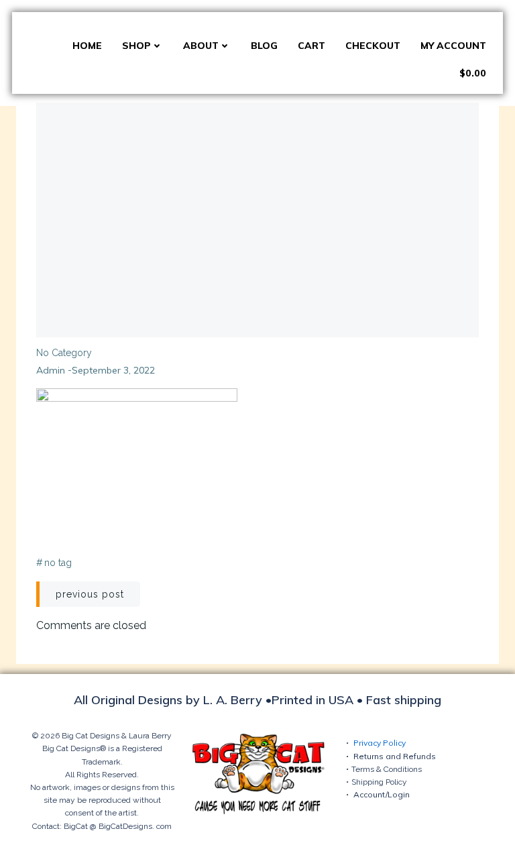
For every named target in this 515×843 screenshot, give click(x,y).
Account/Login (381, 794)
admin (50, 370)
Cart (311, 46)
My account (453, 46)
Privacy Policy (379, 743)
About (201, 46)
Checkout (372, 46)
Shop (136, 46)
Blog (264, 46)
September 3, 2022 (113, 370)
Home (87, 46)
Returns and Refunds (394, 756)
